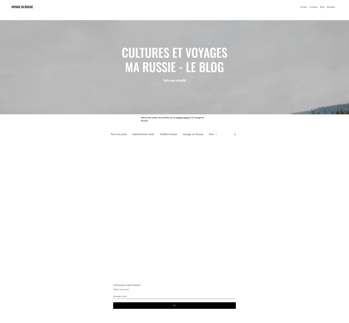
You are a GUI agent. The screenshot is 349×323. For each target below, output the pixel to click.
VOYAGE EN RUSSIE (22, 7)
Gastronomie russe (143, 134)
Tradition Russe (168, 134)
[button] (235, 134)
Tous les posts (118, 134)
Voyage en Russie (193, 134)
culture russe (182, 117)
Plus (211, 134)
